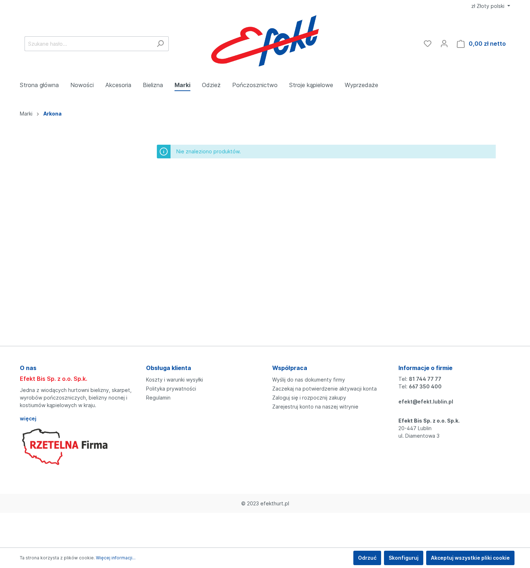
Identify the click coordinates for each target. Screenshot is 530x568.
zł (487, 6)
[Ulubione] (427, 43)
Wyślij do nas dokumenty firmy (308, 380)
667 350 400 (425, 386)
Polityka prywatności (171, 389)
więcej (28, 418)
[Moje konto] (444, 43)
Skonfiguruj (404, 558)
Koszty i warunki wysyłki (174, 380)
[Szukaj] (160, 43)
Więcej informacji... (116, 557)
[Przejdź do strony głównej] (265, 42)
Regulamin (158, 398)
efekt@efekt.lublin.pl (425, 401)
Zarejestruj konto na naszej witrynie (315, 407)
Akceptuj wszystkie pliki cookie (470, 558)
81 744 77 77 (425, 379)
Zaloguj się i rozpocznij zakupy (309, 398)
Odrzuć (367, 558)
